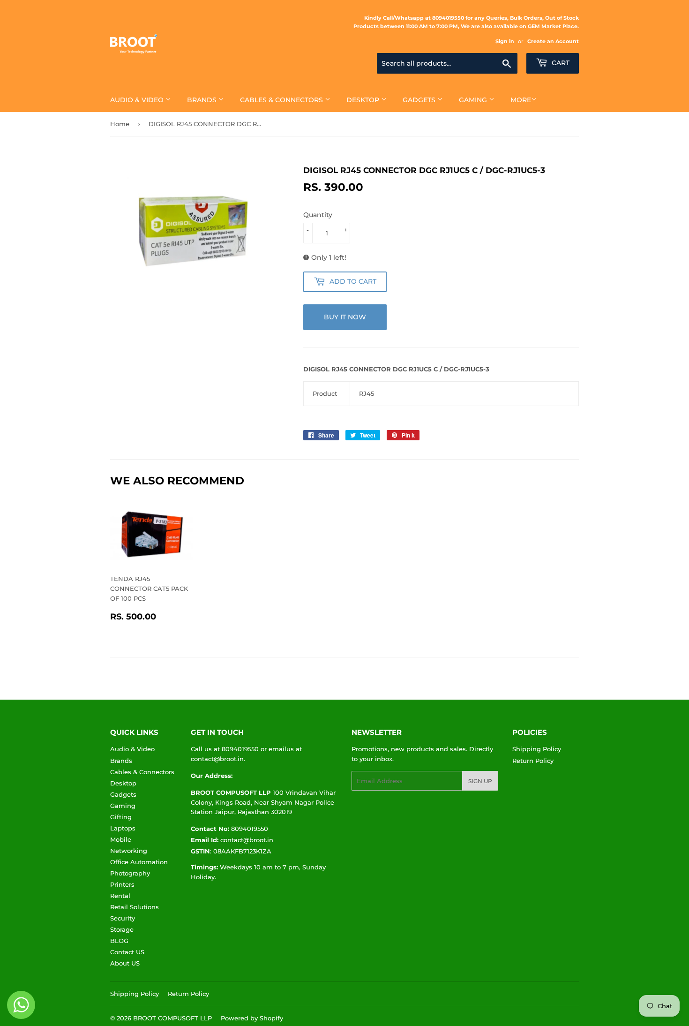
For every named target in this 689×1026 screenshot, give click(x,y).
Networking (128, 850)
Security (122, 918)
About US (125, 963)
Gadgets (420, 100)
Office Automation (139, 862)
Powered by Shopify (252, 1018)
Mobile (120, 839)
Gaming (474, 100)
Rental (120, 895)
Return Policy (533, 760)
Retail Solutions (134, 907)
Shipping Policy (536, 749)
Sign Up (480, 781)
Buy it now (345, 317)
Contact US (127, 952)
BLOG (119, 940)
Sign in (504, 41)
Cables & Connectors (282, 100)
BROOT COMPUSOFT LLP (172, 1018)
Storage (122, 929)
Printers (122, 884)
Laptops (122, 828)
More (520, 100)
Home (119, 124)
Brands (202, 100)
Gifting (121, 817)
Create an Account (553, 41)
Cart (559, 63)
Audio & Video (137, 100)
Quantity (317, 215)
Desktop (363, 100)
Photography (130, 873)
